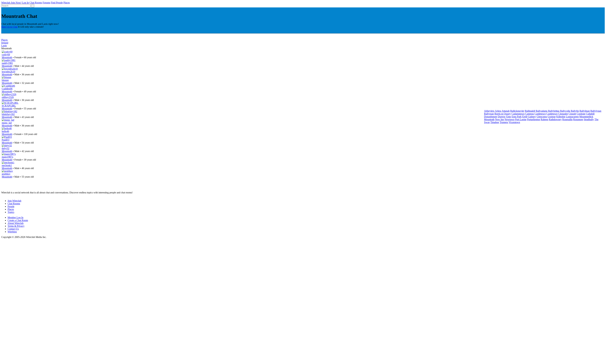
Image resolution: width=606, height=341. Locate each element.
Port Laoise (520, 119)
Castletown (540, 113)
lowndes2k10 (8, 71)
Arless (498, 111)
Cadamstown (518, 113)
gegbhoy (6, 174)
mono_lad (7, 122)
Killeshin (560, 116)
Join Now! (16, 2)
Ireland (4, 42)
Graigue (552, 116)
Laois (4, 45)
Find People (57, 2)
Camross (529, 113)
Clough (572, 113)
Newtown (509, 119)
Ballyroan (489, 113)
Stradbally (589, 119)
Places (66, 2)
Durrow (502, 116)
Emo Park (517, 116)
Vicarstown (514, 122)
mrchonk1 (7, 165)
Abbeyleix (489, 111)
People (11, 206)
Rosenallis (567, 119)
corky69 (6, 54)
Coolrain (581, 113)
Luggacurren (572, 116)
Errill (524, 116)
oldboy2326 (8, 97)
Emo (508, 116)
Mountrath (7, 57)
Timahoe (494, 122)
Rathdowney (555, 119)
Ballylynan (595, 111)
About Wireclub (16, 223)
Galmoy (532, 116)
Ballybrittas (553, 111)
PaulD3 (5, 139)
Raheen (544, 119)
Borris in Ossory (502, 113)
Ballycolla (565, 111)
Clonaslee (563, 113)
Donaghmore (490, 116)
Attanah (506, 111)
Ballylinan (584, 111)
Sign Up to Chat (9, 26)
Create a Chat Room (18, 220)
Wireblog (12, 231)
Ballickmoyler (517, 111)
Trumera (504, 122)
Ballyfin (575, 111)
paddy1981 (7, 63)
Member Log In (15, 217)
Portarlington (533, 119)
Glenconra (542, 116)
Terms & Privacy (16, 226)
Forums (46, 2)
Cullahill (590, 113)
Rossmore (578, 119)
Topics (11, 212)
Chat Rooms (36, 2)
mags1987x (7, 157)
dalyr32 (5, 148)
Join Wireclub (14, 200)
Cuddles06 (7, 88)
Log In (25, 2)
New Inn (499, 119)
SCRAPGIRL (9, 105)
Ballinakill (530, 111)
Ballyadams (541, 111)
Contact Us (13, 228)
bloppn (5, 80)
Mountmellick (586, 116)
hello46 (5, 131)
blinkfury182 (8, 114)
